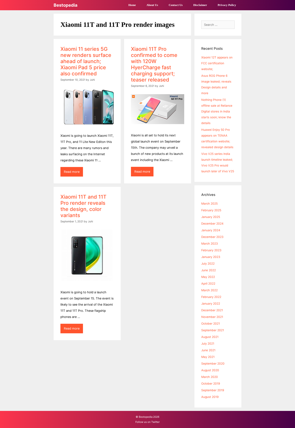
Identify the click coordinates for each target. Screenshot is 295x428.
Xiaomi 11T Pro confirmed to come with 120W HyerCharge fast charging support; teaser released (154, 64)
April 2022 (208, 283)
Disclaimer (200, 5)
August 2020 (210, 370)
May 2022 (208, 277)
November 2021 (212, 317)
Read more (73, 173)
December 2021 (212, 310)
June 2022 (208, 270)
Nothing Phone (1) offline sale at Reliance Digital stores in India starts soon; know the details (216, 111)
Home (132, 5)
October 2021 (210, 323)
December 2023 (212, 237)
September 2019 (212, 390)
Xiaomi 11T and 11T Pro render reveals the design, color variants (83, 206)
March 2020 (209, 377)
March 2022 (209, 290)
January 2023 (210, 257)
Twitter (155, 422)
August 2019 (210, 397)
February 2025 (211, 210)
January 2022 (210, 303)
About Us (152, 5)
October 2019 (210, 383)
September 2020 (212, 363)
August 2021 (210, 337)
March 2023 (209, 243)
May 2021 (208, 357)
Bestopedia (66, 5)
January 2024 (210, 230)
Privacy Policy (227, 5)
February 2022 (211, 297)
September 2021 (212, 330)
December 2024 (212, 223)
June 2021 (208, 350)
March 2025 (209, 203)
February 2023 (211, 250)
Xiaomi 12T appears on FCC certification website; (217, 63)
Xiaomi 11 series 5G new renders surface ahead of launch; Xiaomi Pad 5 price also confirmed (85, 61)
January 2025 (210, 217)
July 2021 (207, 343)
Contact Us (176, 5)
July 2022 (208, 263)
